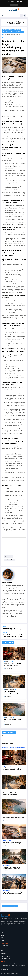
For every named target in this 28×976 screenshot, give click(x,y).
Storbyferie (3, 948)
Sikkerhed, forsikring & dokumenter (17, 31)
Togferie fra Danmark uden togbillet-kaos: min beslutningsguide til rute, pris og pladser (13, 635)
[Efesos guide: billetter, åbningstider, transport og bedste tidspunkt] (14, 681)
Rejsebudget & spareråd (7, 958)
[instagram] (16, 5)
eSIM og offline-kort (6, 34)
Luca (7, 116)
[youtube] (17, 5)
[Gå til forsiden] (5, 915)
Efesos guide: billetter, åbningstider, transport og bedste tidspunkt (13, 692)
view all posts (5, 619)
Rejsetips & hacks (6, 31)
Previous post (5, 626)
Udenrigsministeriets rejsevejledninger (13, 189)
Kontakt (16, 973)
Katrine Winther (8, 717)
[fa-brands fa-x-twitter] (12, 5)
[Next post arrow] (24, 635)
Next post (5, 632)
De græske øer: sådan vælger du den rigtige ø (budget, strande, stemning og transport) (12, 843)
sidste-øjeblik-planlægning (15, 34)
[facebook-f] (10, 5)
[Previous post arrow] (24, 628)
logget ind (10, 735)
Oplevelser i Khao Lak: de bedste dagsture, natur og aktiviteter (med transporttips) (11, 867)
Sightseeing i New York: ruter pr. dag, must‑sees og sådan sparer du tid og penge (12, 892)
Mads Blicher (6, 37)
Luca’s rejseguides (15, 529)
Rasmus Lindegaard (9, 689)
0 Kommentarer (21, 37)
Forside (3, 930)
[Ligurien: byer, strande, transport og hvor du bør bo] (14, 709)
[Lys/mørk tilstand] (24, 15)
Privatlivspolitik (10, 973)
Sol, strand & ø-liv (5, 950)
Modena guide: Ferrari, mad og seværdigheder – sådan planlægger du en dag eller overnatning (12, 664)
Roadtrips (3, 953)
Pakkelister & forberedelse (7, 29)
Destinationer (6, 791)
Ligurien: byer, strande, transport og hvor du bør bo (12, 720)
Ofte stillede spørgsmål (6, 937)
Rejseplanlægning (17, 29)
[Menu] (2, 15)
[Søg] (21, 15)
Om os (2, 935)
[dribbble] (14, 5)
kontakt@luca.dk (5, 969)
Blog (2, 932)
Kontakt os (3, 940)
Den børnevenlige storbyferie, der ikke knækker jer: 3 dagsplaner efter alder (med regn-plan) (14, 629)
